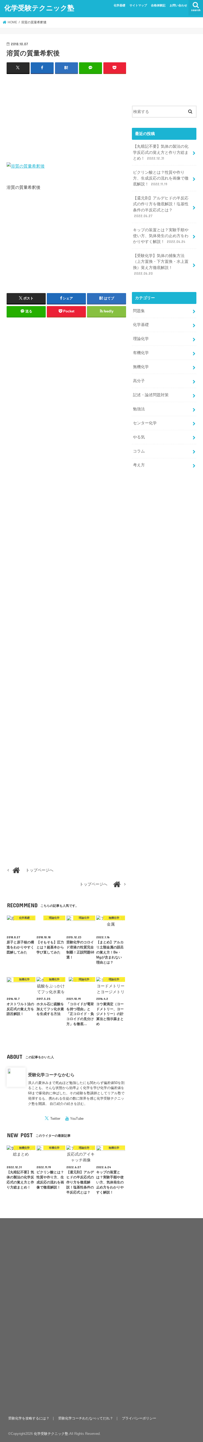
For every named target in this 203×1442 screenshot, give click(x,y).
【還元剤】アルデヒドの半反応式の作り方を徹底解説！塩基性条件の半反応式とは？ (160, 207)
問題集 (139, 311)
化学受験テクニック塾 (39, 7)
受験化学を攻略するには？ (28, 1418)
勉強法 (139, 409)
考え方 (139, 465)
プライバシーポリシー (139, 1418)
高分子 (139, 381)
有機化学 (141, 353)
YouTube (77, 1119)
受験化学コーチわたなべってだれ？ (85, 1418)
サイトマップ (138, 5)
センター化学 (145, 423)
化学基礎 (119, 5)
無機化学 (141, 367)
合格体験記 (158, 5)
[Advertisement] (66, 117)
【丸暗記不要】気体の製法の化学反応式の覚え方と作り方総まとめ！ (160, 152)
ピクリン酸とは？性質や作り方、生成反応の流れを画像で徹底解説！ (160, 178)
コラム (139, 451)
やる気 (139, 437)
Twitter (55, 1119)
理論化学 (141, 339)
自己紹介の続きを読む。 (68, 1104)
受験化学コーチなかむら (51, 1074)
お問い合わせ (178, 5)
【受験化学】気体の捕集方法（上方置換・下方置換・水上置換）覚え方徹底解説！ (160, 265)
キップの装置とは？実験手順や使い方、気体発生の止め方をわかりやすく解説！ (160, 236)
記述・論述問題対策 (151, 395)
